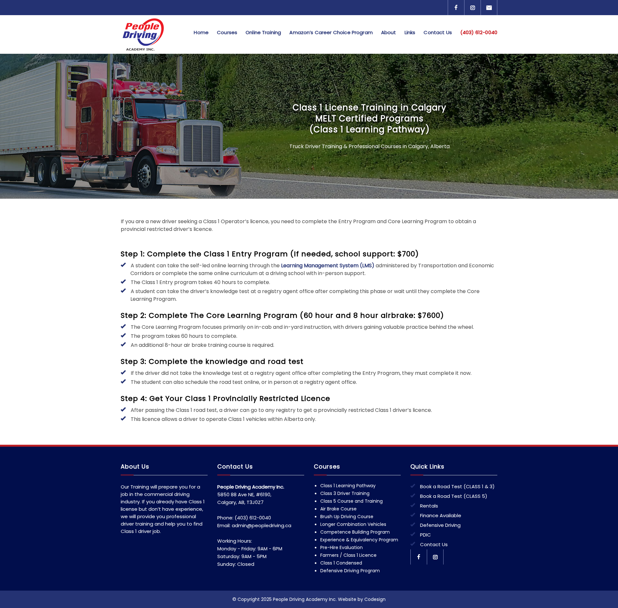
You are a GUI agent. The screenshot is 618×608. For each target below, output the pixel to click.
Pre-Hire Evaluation (341, 547)
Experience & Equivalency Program (359, 540)
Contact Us (438, 32)
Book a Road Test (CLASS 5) (453, 496)
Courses (227, 32)
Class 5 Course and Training (351, 501)
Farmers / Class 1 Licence (348, 555)
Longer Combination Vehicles (353, 524)
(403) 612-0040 (478, 32)
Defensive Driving (440, 525)
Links (410, 32)
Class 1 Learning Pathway (348, 485)
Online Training (263, 32)
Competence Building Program (355, 532)
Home (201, 32)
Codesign (375, 599)
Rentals (429, 505)
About (388, 32)
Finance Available (440, 515)
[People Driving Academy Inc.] (153, 34)
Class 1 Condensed (341, 563)
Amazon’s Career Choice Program (331, 32)
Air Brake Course (338, 509)
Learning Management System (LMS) (327, 265)
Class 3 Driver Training (345, 493)
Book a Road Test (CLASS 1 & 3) (457, 486)
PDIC (425, 534)
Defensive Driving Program (350, 570)
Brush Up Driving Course (346, 516)
